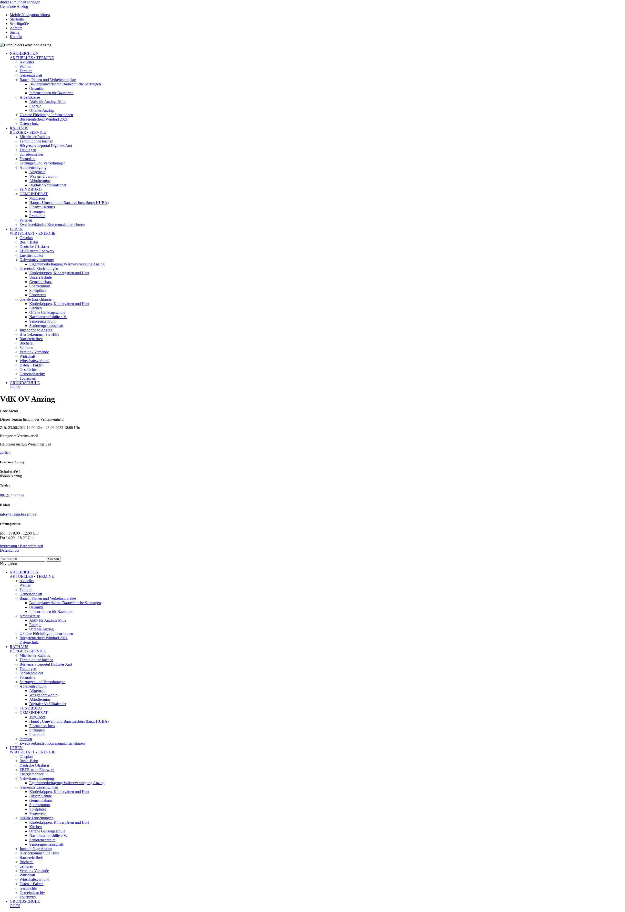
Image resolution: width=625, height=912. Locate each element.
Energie (35, 106)
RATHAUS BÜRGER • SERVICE (28, 130)
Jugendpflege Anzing (36, 330)
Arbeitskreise (30, 97)
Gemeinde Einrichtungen (39, 268)
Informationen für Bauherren (51, 93)
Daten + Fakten (31, 365)
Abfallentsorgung (33, 167)
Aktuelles (27, 62)
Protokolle (37, 216)
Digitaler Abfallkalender (47, 185)
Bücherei (26, 343)
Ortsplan (26, 238)
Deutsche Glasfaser (34, 246)
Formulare (27, 159)
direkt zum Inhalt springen (20, 2)
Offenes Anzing (41, 110)
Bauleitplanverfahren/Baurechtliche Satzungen (65, 84)
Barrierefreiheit (31, 339)
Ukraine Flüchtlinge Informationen (46, 115)
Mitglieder (37, 198)
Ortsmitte (36, 88)
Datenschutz (29, 124)
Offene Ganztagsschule (47, 312)
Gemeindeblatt (31, 75)
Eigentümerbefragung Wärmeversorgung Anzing (66, 264)
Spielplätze (37, 290)
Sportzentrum (39, 286)
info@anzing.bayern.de (18, 514)
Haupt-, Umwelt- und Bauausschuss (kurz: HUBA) (69, 203)
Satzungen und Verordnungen (42, 163)
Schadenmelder (31, 154)
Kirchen (35, 308)
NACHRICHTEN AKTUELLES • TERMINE (32, 55)
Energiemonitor (31, 255)
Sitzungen (37, 211)
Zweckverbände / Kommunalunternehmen (52, 225)
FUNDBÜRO (31, 189)
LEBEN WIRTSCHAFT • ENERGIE (32, 231)
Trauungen (28, 150)
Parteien (26, 220)
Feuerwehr (37, 295)
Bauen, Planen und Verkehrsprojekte (48, 80)
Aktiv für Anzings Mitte (47, 102)
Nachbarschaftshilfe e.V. (48, 317)
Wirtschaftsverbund (34, 361)
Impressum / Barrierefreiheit (21, 546)
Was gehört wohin (43, 176)
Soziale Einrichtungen (36, 299)
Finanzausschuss (42, 207)
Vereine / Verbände (34, 352)
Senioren (26, 347)
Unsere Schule (40, 277)
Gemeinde (14, 6)
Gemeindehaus (40, 282)
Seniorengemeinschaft (46, 326)
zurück (5, 452)
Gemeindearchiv (32, 374)
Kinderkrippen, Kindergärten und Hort (59, 273)
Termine (26, 71)
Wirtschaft (27, 356)
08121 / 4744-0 (12, 495)
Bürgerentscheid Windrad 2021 (44, 119)
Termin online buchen (36, 141)
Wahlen (25, 66)
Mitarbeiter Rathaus (35, 137)
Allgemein (37, 172)
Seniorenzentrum (42, 321)
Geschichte (28, 369)
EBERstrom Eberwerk (37, 251)
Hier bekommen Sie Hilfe (39, 334)
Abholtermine (40, 181)
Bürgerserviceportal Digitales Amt (46, 145)
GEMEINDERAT (34, 194)
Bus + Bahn (29, 242)
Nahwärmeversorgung (37, 260)
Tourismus (28, 378)
